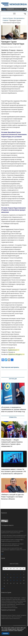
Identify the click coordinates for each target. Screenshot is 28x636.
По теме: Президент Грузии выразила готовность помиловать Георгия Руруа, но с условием (14, 134)
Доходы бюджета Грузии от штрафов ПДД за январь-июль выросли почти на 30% (12, 540)
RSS (2, 554)
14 (17, 577)
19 (10, 580)
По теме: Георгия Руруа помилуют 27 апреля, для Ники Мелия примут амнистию (13, 210)
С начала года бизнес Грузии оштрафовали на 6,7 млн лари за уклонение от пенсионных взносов (13, 536)
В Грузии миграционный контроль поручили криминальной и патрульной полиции (12, 531)
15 (20, 577)
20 (14, 580)
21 (17, 580)
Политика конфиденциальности (19, 625)
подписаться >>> (13, 350)
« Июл (2, 588)
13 (14, 577)
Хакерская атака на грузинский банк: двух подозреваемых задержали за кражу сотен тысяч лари (13, 549)
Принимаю (5, 633)
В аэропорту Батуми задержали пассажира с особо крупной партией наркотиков (12, 544)
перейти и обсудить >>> (16, 354)
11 (7, 577)
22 (20, 580)
